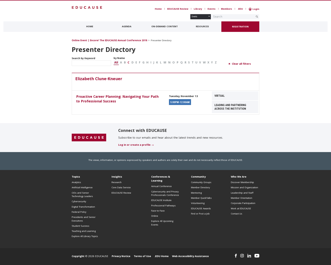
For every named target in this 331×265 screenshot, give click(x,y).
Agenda (126, 27)
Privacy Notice (121, 256)
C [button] (128, 62)
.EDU (240, 9)
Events (211, 9)
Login (255, 9)
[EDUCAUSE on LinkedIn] (249, 255)
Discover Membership (242, 182)
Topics (76, 177)
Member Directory (200, 188)
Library (198, 9)
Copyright (78, 256)
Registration (240, 27)
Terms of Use (142, 256)
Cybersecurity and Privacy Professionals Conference (165, 193)
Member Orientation (241, 198)
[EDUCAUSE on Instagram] (242, 255)
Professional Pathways (163, 206)
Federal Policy (79, 212)
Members (226, 9)
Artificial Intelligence (82, 188)
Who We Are (238, 177)
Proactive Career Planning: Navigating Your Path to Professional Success (117, 99)
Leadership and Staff (242, 193)
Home (158, 9)
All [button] (116, 62)
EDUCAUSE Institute (161, 200)
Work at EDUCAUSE (241, 209)
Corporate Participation (243, 203)
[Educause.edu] (89, 138)
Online (154, 216)
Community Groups (201, 182)
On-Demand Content (164, 27)
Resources (202, 27)
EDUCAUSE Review (177, 9)
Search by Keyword (83, 59)
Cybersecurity (79, 202)
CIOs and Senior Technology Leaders (82, 194)
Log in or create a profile (134, 145)
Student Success (80, 226)
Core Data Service (121, 188)
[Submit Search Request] (256, 16)
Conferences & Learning (160, 179)
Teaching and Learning (84, 231)
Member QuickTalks (201, 198)
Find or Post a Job (200, 214)
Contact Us (236, 214)
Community (198, 177)
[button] (116, 62)
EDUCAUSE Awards (201, 209)
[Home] (87, 7)
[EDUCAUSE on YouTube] (256, 255)
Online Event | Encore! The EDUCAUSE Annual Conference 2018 (109, 41)
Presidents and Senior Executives (84, 219)
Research (117, 182)
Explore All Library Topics (85, 236)
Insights (117, 177)
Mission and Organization (244, 188)
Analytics (76, 182)
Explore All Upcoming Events (162, 223)
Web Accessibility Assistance (190, 256)
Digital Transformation (83, 207)
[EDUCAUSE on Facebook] (236, 255)
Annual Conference (161, 186)
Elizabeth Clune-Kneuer (98, 79)
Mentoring (196, 193)
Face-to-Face (158, 211)
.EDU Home (161, 256)
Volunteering (197, 203)
